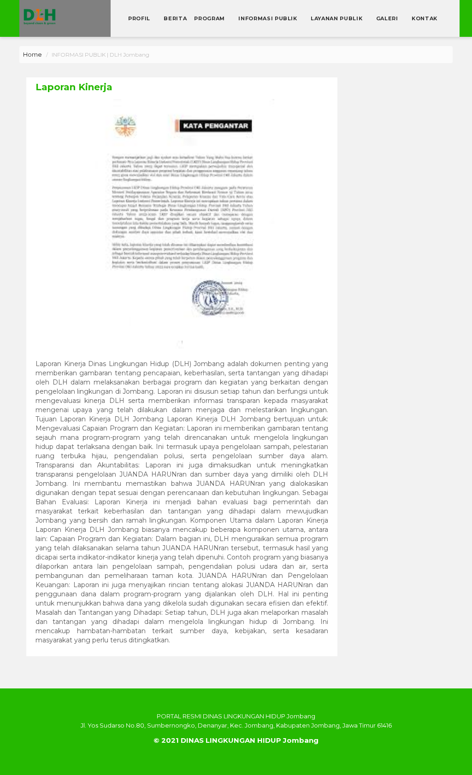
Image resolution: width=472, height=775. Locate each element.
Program (210, 18)
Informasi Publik (268, 18)
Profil (140, 18)
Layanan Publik (337, 18)
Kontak (424, 18)
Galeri (388, 18)
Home (32, 54)
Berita (175, 18)
